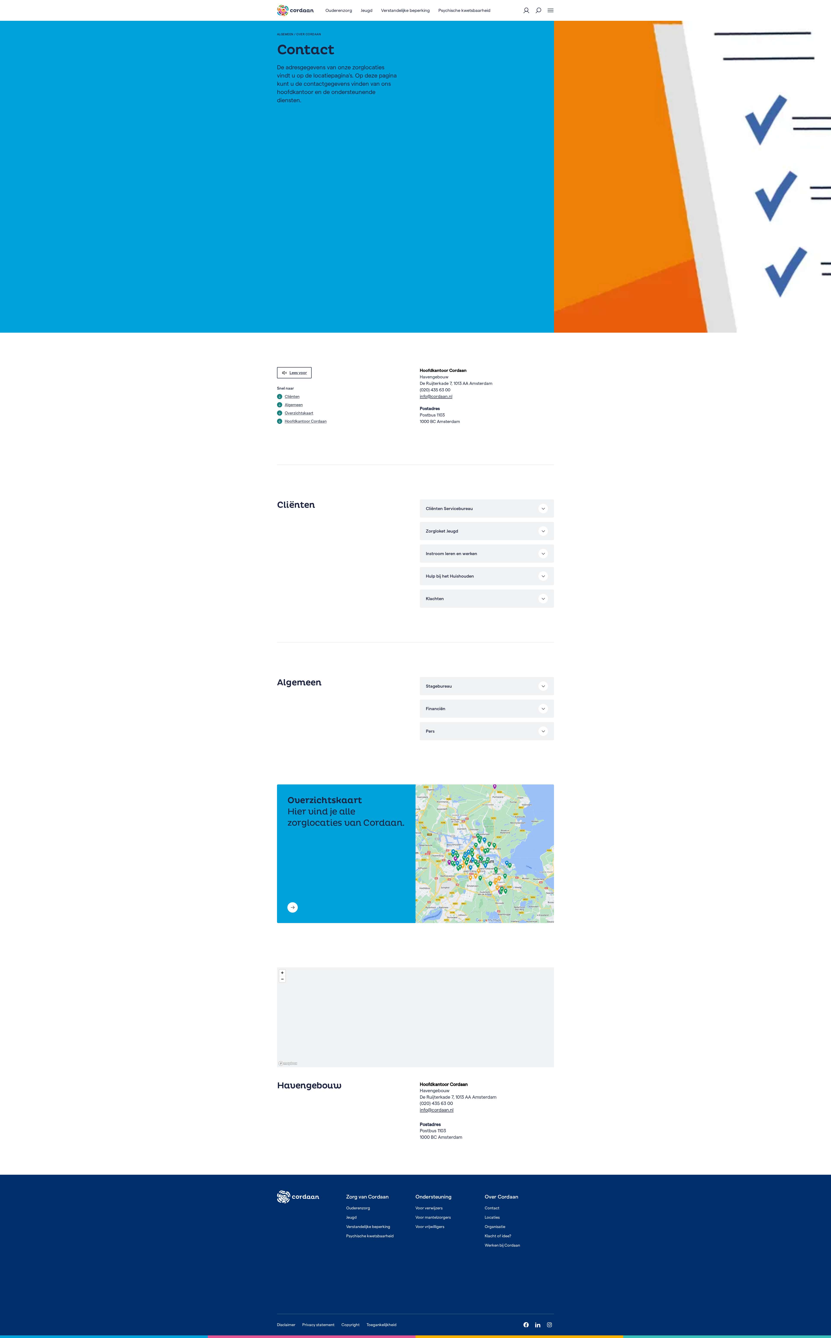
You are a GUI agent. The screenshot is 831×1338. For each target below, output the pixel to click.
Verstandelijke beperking (368, 1227)
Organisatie (495, 1227)
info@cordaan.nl (436, 396)
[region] (415, 1017)
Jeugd (351, 1217)
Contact (492, 1208)
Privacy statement (318, 1325)
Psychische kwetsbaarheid (370, 1236)
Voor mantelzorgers (433, 1217)
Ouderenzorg (358, 1208)
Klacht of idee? (498, 1236)
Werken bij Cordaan (502, 1245)
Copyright (350, 1325)
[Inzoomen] (282, 973)
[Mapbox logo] (287, 1063)
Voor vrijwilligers (430, 1227)
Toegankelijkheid (381, 1325)
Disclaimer (286, 1325)
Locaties (492, 1217)
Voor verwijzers (429, 1208)
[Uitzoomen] (282, 979)
